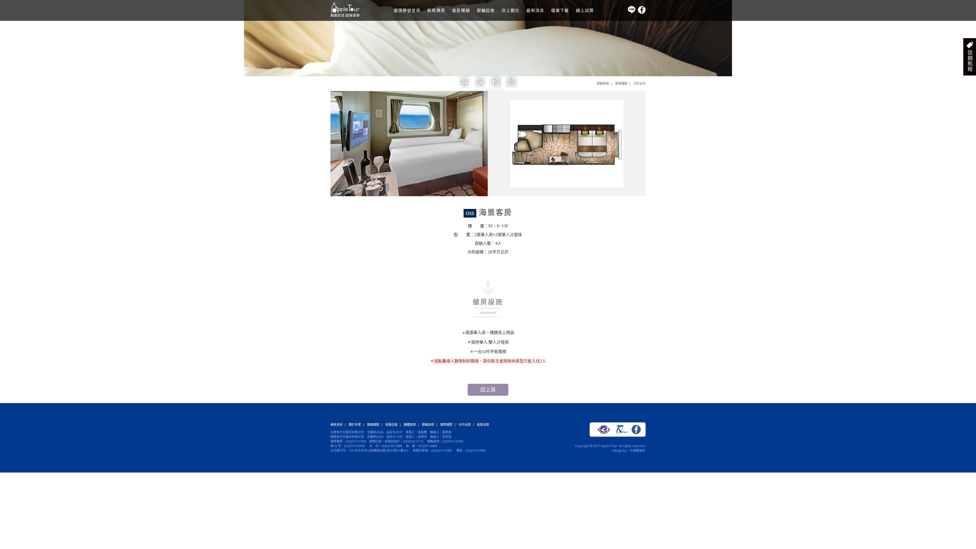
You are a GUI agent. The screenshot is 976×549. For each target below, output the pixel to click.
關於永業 (355, 424)
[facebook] (642, 12)
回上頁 (488, 389)
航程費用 (436, 10)
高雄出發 (483, 424)
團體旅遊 (410, 424)
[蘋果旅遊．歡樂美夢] (345, 16)
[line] (631, 12)
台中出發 (465, 424)
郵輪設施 (486, 10)
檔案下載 (560, 10)
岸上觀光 (511, 10)
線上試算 (585, 10)
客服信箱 (391, 424)
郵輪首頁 (603, 83)
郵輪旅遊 (428, 424)
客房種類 (461, 10)
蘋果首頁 (336, 424)
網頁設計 (639, 450)
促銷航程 (969, 61)
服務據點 (373, 424)
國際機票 (446, 424)
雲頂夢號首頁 (407, 10)
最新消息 (535, 10)
